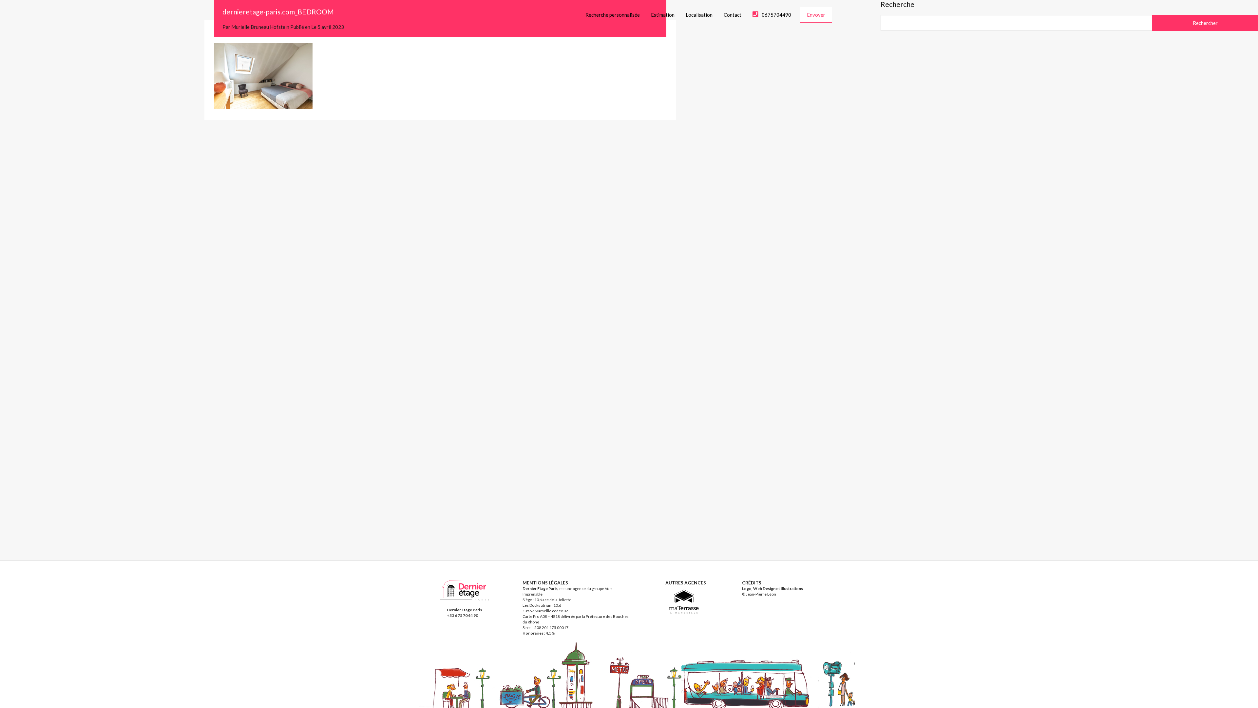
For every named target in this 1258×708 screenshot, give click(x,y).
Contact (732, 15)
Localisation (699, 15)
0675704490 (776, 15)
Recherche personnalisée (612, 15)
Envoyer (816, 15)
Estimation (663, 15)
